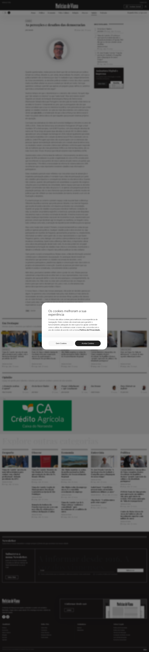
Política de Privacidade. (90, 330)
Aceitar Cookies (88, 343)
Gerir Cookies (61, 343)
